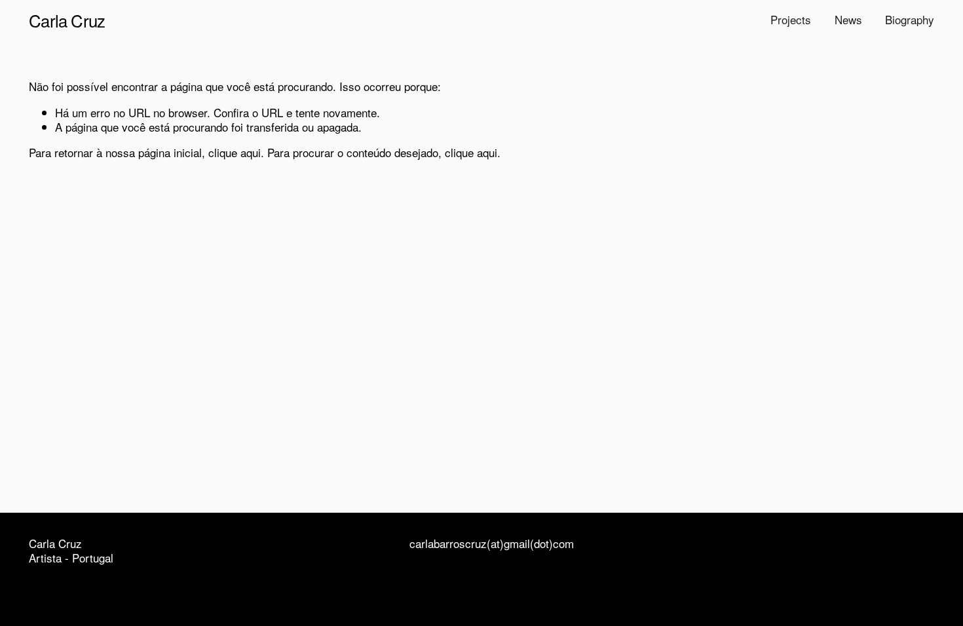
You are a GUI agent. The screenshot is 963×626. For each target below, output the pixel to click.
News (848, 19)
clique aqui (234, 152)
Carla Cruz (67, 20)
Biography (909, 19)
